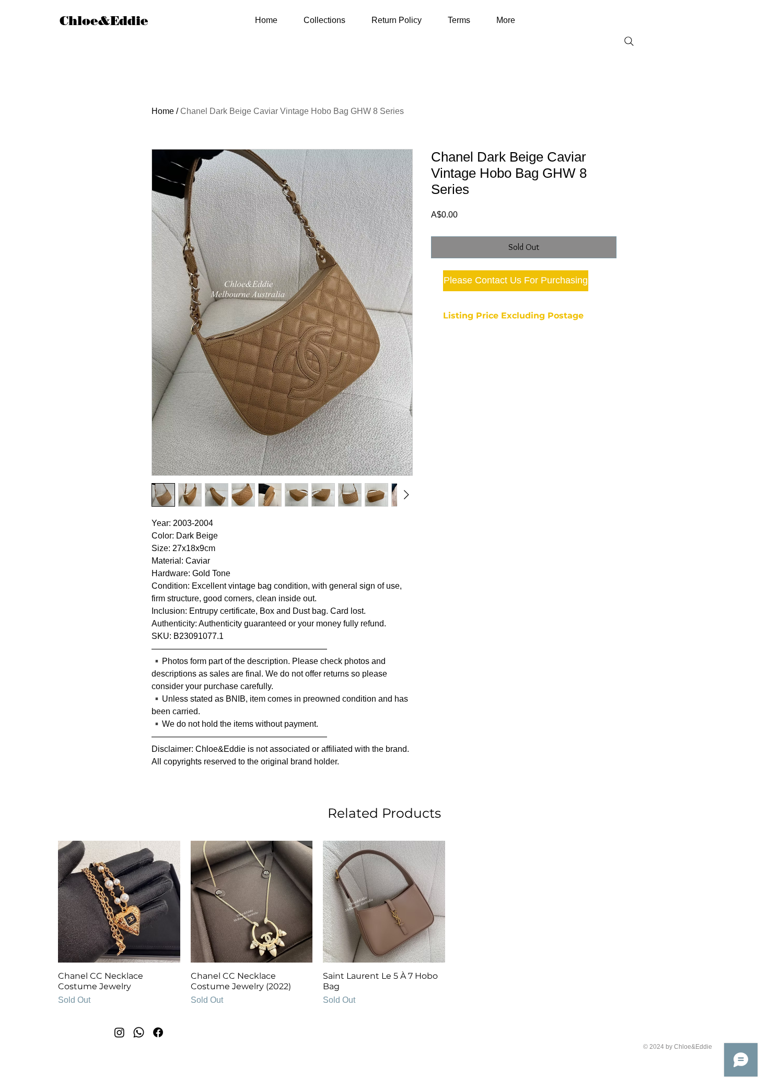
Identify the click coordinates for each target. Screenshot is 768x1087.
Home (163, 111)
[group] (384, 924)
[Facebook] (158, 1032)
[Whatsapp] (138, 1032)
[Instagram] (119, 1032)
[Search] (629, 41)
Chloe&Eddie (104, 20)
